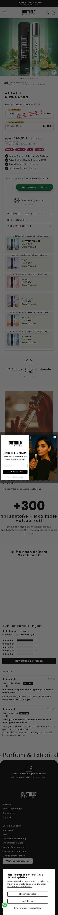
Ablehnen (27, 901)
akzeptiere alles (27, 894)
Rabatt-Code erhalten (15, 472)
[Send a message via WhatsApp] (4, 905)
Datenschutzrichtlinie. (19, 886)
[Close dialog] (54, 437)
